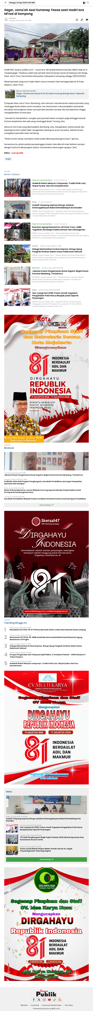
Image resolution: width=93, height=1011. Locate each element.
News (34, 202)
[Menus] (5, 3)
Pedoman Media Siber (52, 1005)
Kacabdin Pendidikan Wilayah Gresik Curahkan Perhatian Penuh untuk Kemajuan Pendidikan (45, 499)
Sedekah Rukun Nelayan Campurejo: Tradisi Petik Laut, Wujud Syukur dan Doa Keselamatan (59, 184)
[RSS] (60, 999)
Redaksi (12, 18)
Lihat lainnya (45, 859)
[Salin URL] (82, 19)
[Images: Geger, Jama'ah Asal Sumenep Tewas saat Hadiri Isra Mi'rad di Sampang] (46, 43)
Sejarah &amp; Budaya (42, 180)
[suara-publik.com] (46, 993)
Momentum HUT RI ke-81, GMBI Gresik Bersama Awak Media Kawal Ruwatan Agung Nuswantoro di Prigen (46, 638)
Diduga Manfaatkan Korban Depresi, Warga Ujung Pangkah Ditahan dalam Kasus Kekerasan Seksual (57, 250)
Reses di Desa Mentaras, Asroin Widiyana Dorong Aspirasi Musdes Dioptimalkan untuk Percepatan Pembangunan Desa (42, 491)
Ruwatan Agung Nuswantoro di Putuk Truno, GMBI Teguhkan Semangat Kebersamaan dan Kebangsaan (58, 228)
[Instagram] (44, 999)
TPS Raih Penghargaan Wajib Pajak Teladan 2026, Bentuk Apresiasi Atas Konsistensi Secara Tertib (52, 838)
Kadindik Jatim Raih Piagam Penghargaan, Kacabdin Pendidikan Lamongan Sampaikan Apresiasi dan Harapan (43, 482)
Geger (8, 159)
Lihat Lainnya (45, 505)
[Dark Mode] (84, 3)
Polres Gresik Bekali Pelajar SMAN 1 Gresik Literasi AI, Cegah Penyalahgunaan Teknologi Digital (46, 850)
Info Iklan (69, 1005)
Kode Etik (35, 1005)
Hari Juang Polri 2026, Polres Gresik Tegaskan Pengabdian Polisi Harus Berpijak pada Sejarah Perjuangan (55, 296)
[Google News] (55, 999)
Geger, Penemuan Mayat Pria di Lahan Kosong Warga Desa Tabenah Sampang (50, 94)
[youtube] (49, 999)
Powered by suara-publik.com (46, 1008)
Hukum (35, 246)
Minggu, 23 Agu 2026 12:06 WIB (22, 2)
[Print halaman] (87, 19)
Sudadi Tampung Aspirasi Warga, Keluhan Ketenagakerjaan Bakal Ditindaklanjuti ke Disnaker (57, 206)
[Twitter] (39, 999)
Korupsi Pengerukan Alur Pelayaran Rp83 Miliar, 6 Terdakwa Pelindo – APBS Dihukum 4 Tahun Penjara (47, 656)
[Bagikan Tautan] (77, 19)
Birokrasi (36, 268)
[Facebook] (34, 999)
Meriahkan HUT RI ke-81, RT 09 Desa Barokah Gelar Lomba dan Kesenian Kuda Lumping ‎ (48, 630)
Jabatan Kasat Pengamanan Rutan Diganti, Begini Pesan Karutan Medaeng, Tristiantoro (60, 272)
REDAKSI (24, 1005)
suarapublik (17, 153)
